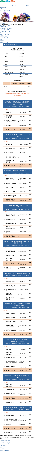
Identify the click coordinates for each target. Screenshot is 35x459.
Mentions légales (4, 450)
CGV (1, 447)
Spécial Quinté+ (5, 30)
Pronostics (3, 33)
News (2, 41)
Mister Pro (3, 36)
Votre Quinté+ (4, 34)
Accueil (2, 23)
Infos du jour (5, 42)
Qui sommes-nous (5, 440)
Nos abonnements (5, 442)
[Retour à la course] (4, 44)
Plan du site (3, 445)
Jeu (1, 39)
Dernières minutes (6, 28)
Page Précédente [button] (11, 44)
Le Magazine (4, 37)
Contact (2, 448)
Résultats (3, 26)
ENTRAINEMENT (5, 10)
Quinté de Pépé (5, 31)
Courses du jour (5, 25)
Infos (1, 9)
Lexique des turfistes (5, 443)
